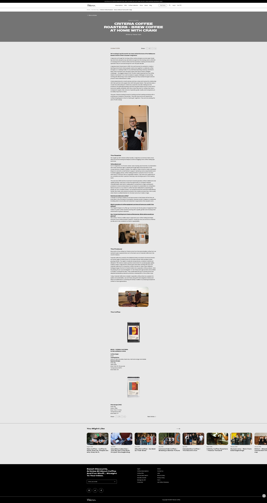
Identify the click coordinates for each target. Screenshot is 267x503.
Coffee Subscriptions (143, 471)
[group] (97, 443)
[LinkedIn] (155, 48)
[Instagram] (89, 490)
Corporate (140, 482)
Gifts (125, 5)
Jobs (158, 473)
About (146, 5)
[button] (169, 5)
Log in (174, 5)
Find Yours (162, 5)
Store (141, 5)
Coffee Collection (133, 5)
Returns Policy (161, 475)
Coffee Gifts (140, 473)
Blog (150, 5)
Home (88, 9)
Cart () (179, 5)
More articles (93, 15)
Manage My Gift (141, 480)
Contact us (160, 471)
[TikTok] (95, 490)
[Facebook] (152, 48)
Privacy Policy (161, 478)
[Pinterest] (147, 48)
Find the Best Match (142, 475)
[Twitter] (150, 48)
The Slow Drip (95, 9)
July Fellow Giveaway (163, 482)
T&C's (158, 480)
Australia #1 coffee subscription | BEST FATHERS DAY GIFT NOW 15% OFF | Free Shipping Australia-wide (133, 1)
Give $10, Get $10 (141, 478)
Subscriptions (119, 5)
